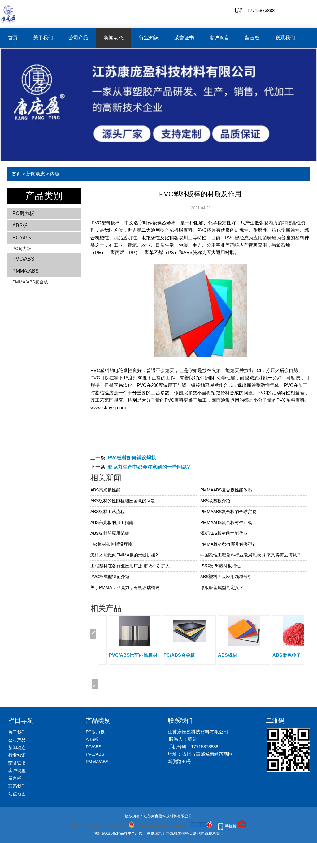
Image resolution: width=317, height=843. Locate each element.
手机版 (230, 826)
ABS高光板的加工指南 (111, 522)
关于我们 (43, 37)
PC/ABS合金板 (129, 655)
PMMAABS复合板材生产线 (226, 522)
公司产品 (78, 37)
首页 (13, 37)
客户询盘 (219, 37)
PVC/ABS (23, 259)
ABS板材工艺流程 (107, 511)
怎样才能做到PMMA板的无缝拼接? (124, 554)
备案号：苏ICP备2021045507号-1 (99, 826)
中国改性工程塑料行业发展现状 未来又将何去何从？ (250, 554)
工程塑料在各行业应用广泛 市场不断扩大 (130, 565)
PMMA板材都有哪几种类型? (227, 544)
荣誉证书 (184, 37)
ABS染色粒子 (237, 655)
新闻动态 (114, 37)
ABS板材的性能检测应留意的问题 (122, 500)
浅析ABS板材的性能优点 (224, 533)
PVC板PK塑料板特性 (220, 565)
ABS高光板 (289, 655)
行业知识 (149, 37)
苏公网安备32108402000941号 (161, 826)
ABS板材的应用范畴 (109, 533)
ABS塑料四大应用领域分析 (226, 576)
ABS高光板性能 (105, 489)
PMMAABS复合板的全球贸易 (228, 511)
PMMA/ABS (25, 271)
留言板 (252, 37)
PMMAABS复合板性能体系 (226, 489)
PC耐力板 (23, 213)
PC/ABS (21, 237)
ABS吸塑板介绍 (215, 500)
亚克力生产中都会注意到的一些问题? (149, 466)
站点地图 (17, 793)
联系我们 (285, 37)
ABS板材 (178, 655)
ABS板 (20, 225)
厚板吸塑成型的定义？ (222, 587)
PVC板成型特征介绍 (109, 576)
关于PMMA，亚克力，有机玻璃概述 (125, 587)
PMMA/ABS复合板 (30, 281)
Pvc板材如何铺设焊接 (132, 457)
